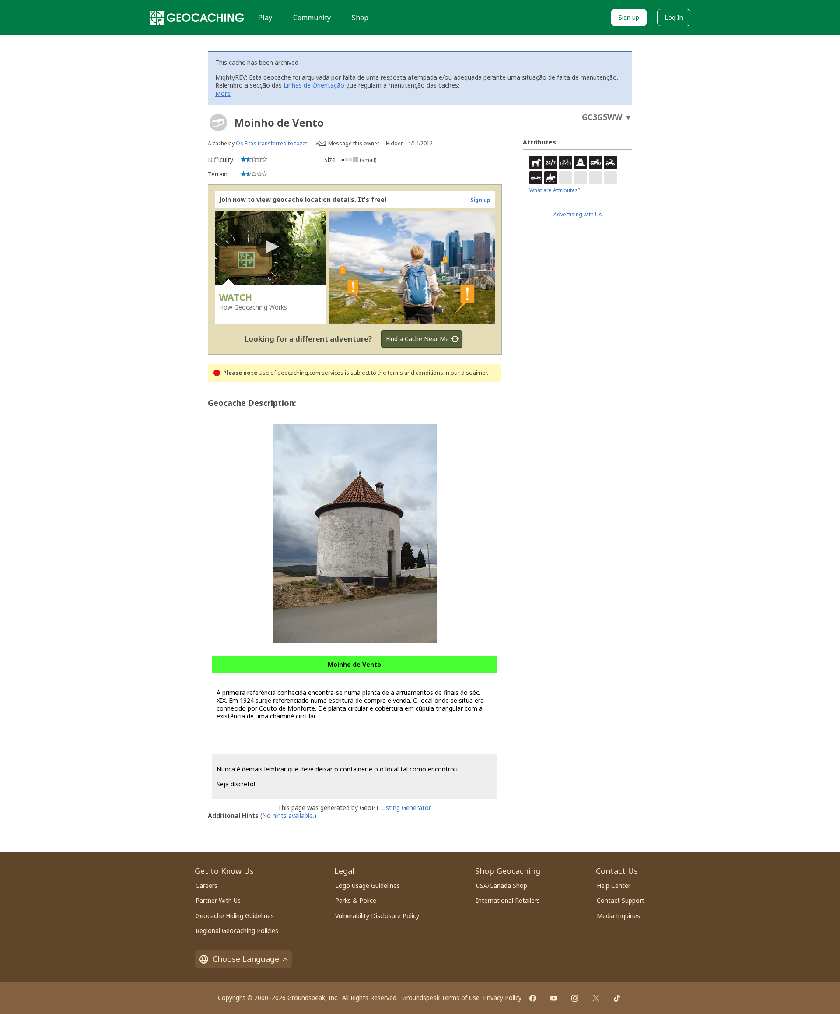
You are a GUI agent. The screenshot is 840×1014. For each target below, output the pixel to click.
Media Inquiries (618, 916)
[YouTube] (554, 998)
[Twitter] (596, 998)
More (223, 93)
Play (265, 17)
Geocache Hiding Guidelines (235, 916)
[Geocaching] (197, 17)
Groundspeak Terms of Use (441, 997)
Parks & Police (355, 900)
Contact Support (620, 900)
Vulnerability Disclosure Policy (377, 916)
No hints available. (288, 815)
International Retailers (508, 900)
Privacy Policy (502, 997)
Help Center (613, 885)
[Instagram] (575, 998)
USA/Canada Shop (501, 885)
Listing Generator (406, 807)
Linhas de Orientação (314, 85)
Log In (674, 17)
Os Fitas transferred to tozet (271, 143)
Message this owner (353, 143)
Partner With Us (218, 900)
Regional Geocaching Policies (237, 930)
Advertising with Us (577, 214)
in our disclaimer (465, 373)
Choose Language (246, 959)
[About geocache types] (218, 122)
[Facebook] (533, 998)
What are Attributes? (554, 190)
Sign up (629, 17)
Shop (360, 17)
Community (312, 17)
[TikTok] (617, 998)
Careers (206, 885)
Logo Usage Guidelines (367, 885)
